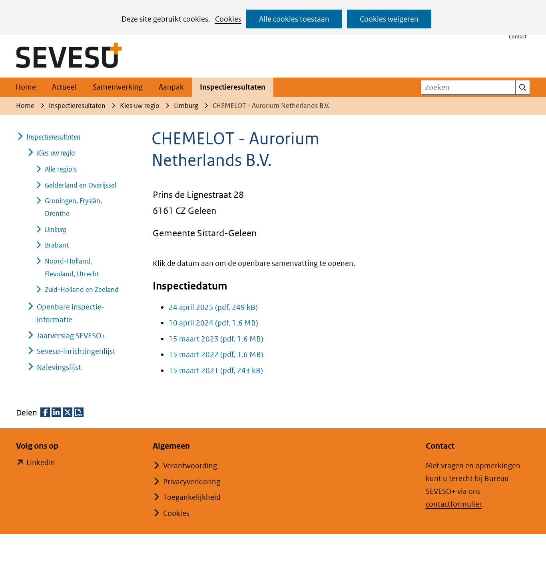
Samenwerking (118, 87)
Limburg (55, 229)
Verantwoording (190, 465)
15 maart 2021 (216, 370)
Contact (518, 36)
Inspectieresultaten (232, 87)
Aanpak (171, 87)
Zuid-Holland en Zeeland (82, 289)
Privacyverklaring (191, 481)
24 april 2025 (213, 307)
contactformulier (454, 504)
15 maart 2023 (216, 338)
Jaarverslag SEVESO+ (71, 335)
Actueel (64, 87)
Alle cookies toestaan (294, 19)
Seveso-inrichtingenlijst (76, 351)
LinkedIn (40, 463)
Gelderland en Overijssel (80, 185)
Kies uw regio (56, 153)
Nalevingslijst (59, 367)
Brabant (57, 245)
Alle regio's (61, 169)
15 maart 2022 (216, 354)
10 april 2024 (213, 322)
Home (26, 87)
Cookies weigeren (389, 19)
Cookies (228, 19)
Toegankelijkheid (192, 497)
